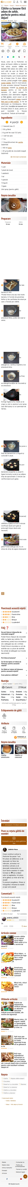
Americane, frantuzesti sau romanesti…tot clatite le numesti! (20, 971)
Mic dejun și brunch (17, 1104)
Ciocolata (7, 1081)
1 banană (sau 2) (9, 126)
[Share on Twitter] (19, 57)
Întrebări (4, 1170)
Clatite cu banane (9, 1093)
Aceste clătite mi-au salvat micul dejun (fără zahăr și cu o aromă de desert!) (14, 941)
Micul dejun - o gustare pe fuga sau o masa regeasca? (20, 956)
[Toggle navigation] (25, 2)
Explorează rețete (7, 1098)
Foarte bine (15, 614)
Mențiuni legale (20, 1172)
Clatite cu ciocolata (10, 1090)
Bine (13, 617)
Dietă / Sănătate (11, 1100)
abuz (25, 926)
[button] (3, 31)
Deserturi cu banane (10, 1087)
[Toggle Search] (21, 2)
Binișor (14, 620)
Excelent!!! (15, 612)
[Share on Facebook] (2, 57)
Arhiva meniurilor (7, 1167)
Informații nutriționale (19, 157)
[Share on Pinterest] (24, 57)
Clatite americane (5, 756)
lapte (10, 148)
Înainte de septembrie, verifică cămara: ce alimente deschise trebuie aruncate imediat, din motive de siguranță (14, 1008)
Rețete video (6, 1165)
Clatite (6, 1078)
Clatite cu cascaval (18, 756)
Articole (4, 1173)
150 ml (7, 148)
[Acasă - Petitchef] (2, 5)
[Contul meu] (17, 2)
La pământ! (15, 622)
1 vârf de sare (8, 136)
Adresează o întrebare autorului (14, 825)
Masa (7, 1104)
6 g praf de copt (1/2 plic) (12, 133)
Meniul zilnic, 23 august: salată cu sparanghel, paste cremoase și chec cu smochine (14, 1024)
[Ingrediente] (2, 593)
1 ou (4, 139)
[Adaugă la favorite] (24, 51)
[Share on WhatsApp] (13, 57)
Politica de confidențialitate (20, 1165)
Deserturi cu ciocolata (11, 1084)
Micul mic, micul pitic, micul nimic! (20, 985)
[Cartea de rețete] (14, 2)
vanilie (20, 142)
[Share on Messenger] (8, 57)
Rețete (4, 1162)
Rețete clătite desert (17, 1078)
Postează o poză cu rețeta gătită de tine (14, 842)
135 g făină (7, 129)
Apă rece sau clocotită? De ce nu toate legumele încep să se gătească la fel (14, 1041)
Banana (23, 1084)
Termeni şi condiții (21, 1169)
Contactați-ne (20, 1162)
